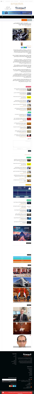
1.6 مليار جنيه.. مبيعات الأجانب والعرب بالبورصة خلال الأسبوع (19, 180)
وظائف (22, 3)
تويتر (21, 258)
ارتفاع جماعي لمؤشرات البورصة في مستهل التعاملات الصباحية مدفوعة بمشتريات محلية (20, 214)
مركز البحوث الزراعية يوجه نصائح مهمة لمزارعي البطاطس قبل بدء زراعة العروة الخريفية (20, 109)
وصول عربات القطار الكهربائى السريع (26, 286)
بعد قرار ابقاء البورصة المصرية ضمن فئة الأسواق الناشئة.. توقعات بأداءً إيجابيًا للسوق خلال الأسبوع (20, 160)
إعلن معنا (16, 3)
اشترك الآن (10, 381)
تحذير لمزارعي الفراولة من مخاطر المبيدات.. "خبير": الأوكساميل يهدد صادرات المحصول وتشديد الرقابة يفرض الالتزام (20, 119)
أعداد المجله (30, 375)
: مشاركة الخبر (29, 47)
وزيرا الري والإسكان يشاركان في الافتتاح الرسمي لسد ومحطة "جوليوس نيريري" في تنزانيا (20, 135)
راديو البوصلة (30, 370)
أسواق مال (23, 20)
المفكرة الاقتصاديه (29, 368)
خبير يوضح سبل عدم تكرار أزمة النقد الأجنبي (26, 334)
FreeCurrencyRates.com (28, 154)
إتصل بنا (14, 3)
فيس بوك (22, 257)
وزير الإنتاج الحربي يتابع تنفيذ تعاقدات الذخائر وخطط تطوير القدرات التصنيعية (19, 127)
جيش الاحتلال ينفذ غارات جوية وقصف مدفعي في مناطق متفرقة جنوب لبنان (20, 93)
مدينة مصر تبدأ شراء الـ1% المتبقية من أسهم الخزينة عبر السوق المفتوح (19, 207)
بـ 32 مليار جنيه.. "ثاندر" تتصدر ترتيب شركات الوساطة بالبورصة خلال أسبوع (19, 97)
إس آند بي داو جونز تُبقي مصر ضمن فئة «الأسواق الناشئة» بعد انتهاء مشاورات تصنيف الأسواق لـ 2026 (20, 176)
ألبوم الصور (30, 374)
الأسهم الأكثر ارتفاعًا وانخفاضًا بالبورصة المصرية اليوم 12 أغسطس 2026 (20, 210)
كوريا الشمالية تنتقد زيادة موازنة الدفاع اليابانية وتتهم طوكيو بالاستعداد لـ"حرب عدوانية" (20, 89)
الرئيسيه (29, 20)
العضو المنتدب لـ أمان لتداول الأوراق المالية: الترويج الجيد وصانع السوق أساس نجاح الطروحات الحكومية (23, 347)
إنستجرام (22, 262)
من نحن (12, 3)
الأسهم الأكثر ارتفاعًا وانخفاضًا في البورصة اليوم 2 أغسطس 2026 (20, 222)
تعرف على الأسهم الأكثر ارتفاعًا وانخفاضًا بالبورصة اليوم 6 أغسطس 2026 (20, 218)
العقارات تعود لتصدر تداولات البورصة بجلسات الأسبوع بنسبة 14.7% (19, 105)
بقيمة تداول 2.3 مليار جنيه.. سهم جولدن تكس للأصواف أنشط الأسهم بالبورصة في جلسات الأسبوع (20, 101)
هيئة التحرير (19, 3)
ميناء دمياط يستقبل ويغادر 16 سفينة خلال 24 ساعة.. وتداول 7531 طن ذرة (20, 115)
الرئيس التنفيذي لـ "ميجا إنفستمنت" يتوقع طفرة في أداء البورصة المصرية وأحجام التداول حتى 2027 (23, 321)
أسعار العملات (30, 369)
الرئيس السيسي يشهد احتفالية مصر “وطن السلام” (25, 276)
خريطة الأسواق (30, 372)
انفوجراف (31, 371)
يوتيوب (22, 260)
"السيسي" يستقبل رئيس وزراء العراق (26, 302)
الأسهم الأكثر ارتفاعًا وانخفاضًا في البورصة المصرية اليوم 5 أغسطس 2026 (20, 203)
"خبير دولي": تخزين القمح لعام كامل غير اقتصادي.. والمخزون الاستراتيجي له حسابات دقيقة (20, 123)
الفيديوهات (30, 373)
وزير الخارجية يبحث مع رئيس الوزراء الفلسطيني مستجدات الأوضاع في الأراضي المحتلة (20, 131)
